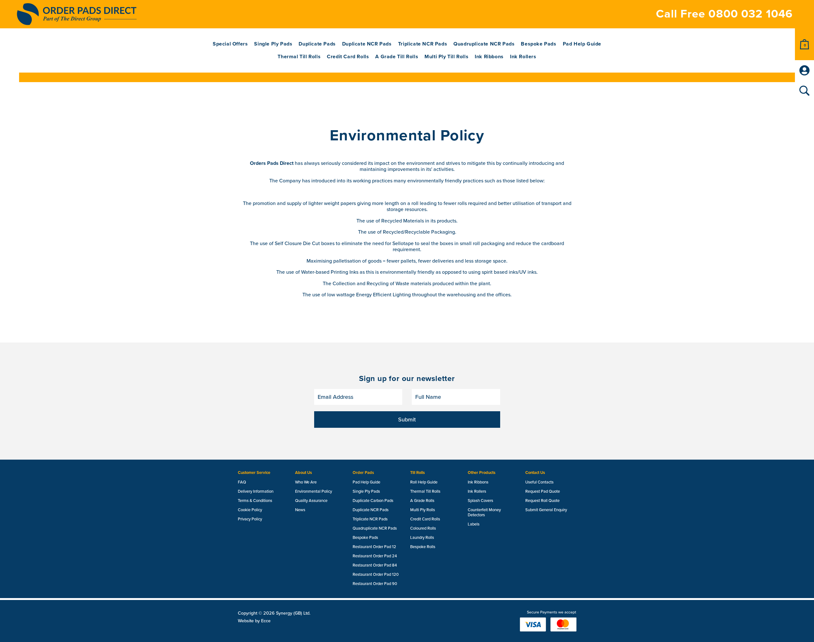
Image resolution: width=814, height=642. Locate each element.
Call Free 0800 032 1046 (724, 14)
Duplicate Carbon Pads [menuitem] (373, 500)
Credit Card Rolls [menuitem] (348, 57)
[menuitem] (804, 44)
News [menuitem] (300, 509)
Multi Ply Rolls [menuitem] (422, 509)
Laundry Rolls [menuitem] (422, 537)
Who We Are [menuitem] (306, 482)
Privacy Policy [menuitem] (250, 519)
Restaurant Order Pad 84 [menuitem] (375, 565)
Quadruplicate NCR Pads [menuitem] (483, 44)
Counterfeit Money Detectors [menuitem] (484, 512)
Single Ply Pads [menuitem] (273, 44)
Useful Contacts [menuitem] (539, 482)
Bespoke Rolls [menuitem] (422, 546)
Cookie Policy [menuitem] (250, 509)
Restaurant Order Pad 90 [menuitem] (375, 583)
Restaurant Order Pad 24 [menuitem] (375, 556)
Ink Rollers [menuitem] (523, 57)
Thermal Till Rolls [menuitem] (299, 57)
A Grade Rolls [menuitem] (422, 500)
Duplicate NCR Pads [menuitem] (367, 44)
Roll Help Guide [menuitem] (424, 482)
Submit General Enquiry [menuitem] (546, 509)
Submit (407, 419)
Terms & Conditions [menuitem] (255, 500)
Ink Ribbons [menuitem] (489, 57)
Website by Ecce (254, 621)
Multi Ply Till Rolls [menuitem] (446, 57)
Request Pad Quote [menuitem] (542, 491)
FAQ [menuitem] (242, 482)
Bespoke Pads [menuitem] (538, 44)
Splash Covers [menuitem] (480, 500)
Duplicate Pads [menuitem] (317, 44)
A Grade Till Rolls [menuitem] (396, 57)
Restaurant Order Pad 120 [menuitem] (376, 574)
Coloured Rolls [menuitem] (423, 528)
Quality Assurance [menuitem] (311, 500)
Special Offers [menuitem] (230, 44)
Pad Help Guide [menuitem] (582, 44)
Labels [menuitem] (473, 524)
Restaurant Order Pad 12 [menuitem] (374, 546)
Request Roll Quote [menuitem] (542, 500)
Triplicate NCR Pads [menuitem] (422, 44)
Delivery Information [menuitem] (255, 491)
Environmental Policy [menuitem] (313, 491)
